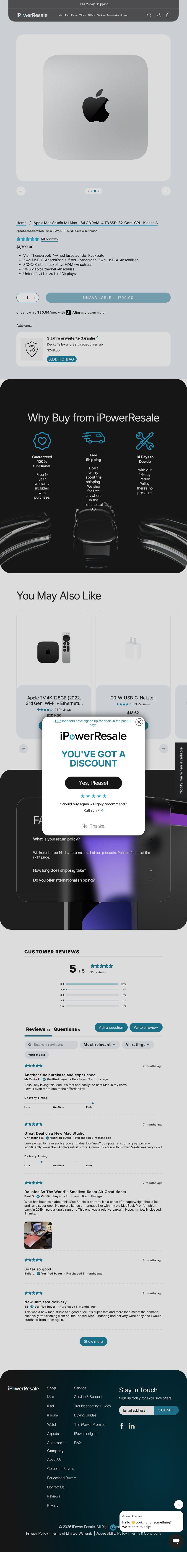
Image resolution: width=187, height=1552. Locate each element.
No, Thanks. (93, 826)
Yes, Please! (93, 783)
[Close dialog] (139, 722)
